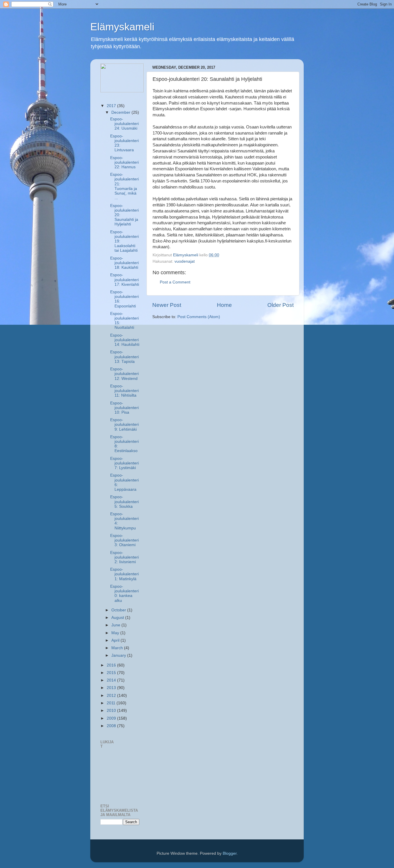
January (119, 655)
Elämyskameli (122, 27)
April (116, 640)
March (117, 648)
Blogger (230, 853)
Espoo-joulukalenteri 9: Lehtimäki (124, 424)
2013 (112, 688)
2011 (112, 703)
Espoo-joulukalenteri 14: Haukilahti (124, 340)
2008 (112, 726)
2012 (112, 695)
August (118, 617)
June (116, 625)
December (121, 112)
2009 (112, 718)
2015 (112, 673)
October (119, 610)
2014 (112, 680)
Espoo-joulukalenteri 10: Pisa (124, 408)
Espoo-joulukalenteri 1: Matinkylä (124, 574)
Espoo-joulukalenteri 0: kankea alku (124, 593)
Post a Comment (175, 282)
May (115, 633)
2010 (112, 710)
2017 (112, 106)
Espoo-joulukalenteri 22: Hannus (124, 162)
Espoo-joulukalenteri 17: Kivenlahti (124, 279)
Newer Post (166, 305)
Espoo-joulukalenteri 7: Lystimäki (124, 463)
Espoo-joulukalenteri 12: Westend (124, 373)
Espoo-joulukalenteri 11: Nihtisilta (124, 390)
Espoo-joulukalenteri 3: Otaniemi (124, 540)
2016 (112, 665)
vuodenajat (185, 261)
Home (224, 305)
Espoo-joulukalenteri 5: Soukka (124, 501)
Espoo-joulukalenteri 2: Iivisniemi (124, 557)
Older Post (280, 305)
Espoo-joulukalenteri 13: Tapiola (124, 356)
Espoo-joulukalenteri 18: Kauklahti (124, 263)
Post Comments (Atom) (198, 317)
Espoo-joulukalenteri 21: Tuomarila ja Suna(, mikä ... (124, 186)
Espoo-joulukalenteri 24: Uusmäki (124, 123)
